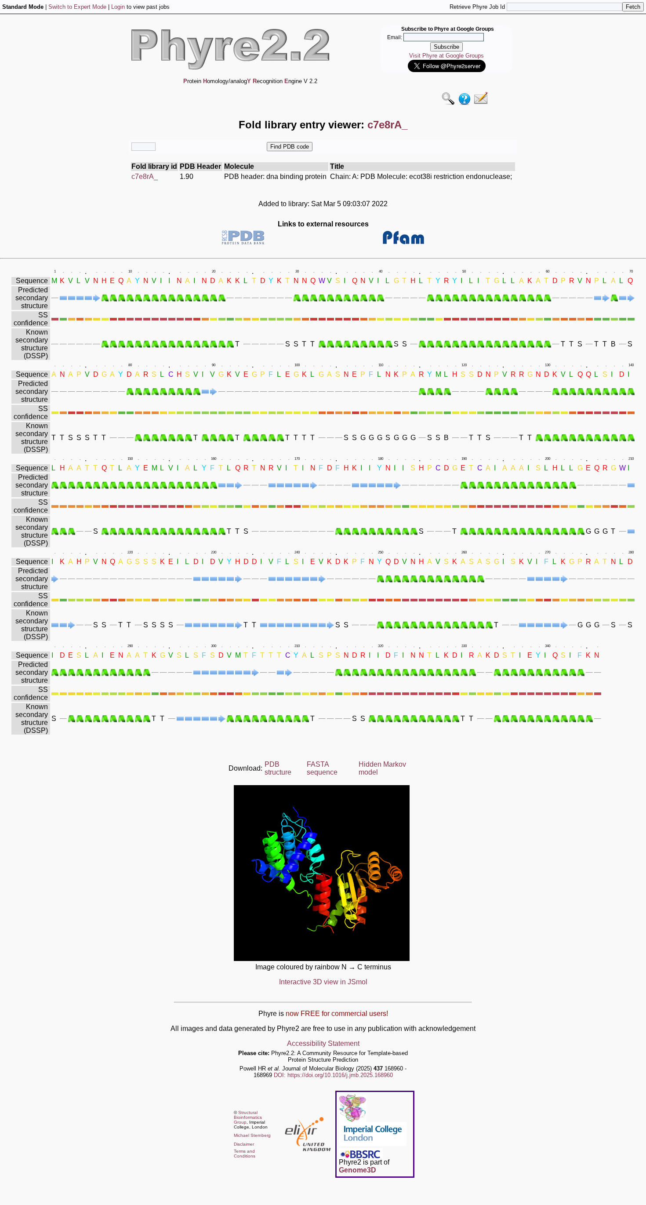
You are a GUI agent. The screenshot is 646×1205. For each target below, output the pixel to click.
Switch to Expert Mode (77, 7)
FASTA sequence (322, 768)
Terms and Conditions (244, 1153)
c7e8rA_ (144, 176)
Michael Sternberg (252, 1135)
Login (118, 7)
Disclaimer (244, 1144)
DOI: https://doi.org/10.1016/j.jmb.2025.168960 (333, 1075)
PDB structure (278, 768)
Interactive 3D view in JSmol (323, 982)
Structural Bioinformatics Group (248, 1117)
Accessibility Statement (323, 1043)
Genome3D (357, 1170)
